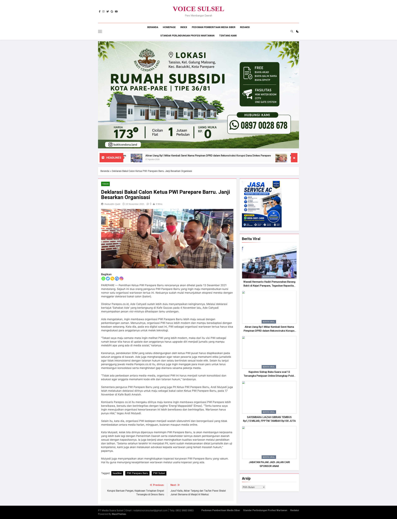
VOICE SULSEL (198, 9)
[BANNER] (198, 94)
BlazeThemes (119, 514)
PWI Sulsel (159, 473)
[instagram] (103, 11)
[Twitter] (108, 278)
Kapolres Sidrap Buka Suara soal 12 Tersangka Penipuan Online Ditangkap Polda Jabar (269, 375)
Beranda (152, 27)
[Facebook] (117, 278)
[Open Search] (292, 31)
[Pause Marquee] (294, 157)
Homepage (169, 27)
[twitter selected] (107, 11)
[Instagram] (121, 278)
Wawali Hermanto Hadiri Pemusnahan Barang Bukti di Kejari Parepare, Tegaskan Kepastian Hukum (269, 285)
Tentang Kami (228, 35)
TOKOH (105, 184)
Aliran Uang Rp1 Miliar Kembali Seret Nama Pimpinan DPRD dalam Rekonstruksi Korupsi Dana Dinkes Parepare (170, 155)
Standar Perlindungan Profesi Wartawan (187, 35)
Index (183, 27)
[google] (112, 11)
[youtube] (116, 11)
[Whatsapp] (103, 278)
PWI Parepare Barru (137, 473)
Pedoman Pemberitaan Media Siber (213, 27)
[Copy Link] (112, 278)
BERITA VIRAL (269, 277)
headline (117, 473)
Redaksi (245, 27)
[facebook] (99, 11)
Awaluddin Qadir (112, 204)
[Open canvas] (100, 31)
